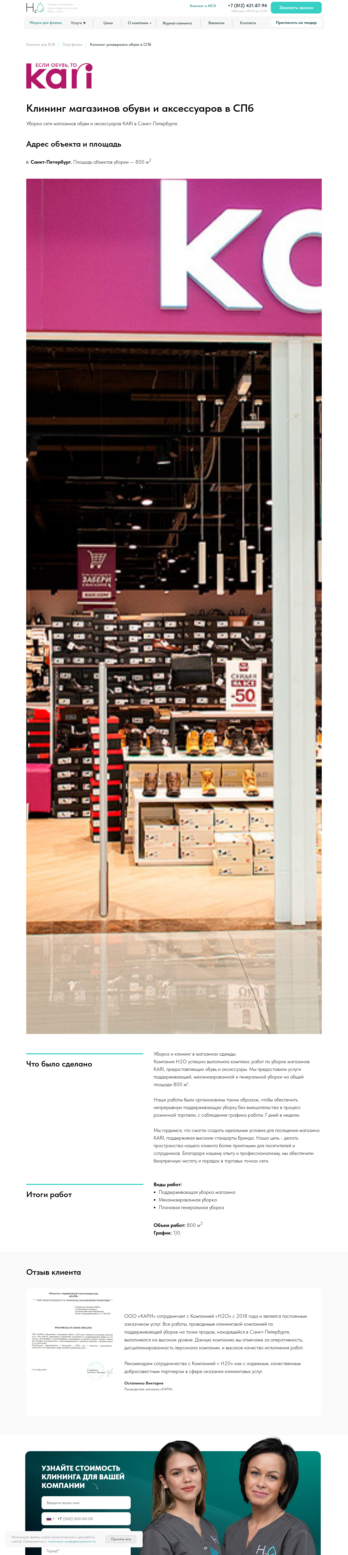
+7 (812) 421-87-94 (247, 5)
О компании (138, 23)
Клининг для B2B (40, 44)
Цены (108, 23)
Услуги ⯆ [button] (78, 23)
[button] (296, 7)
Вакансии (216, 23)
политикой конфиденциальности (72, 1541)
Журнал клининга (177, 23)
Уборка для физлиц (45, 22)
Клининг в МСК (203, 6)
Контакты (248, 23)
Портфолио (72, 44)
